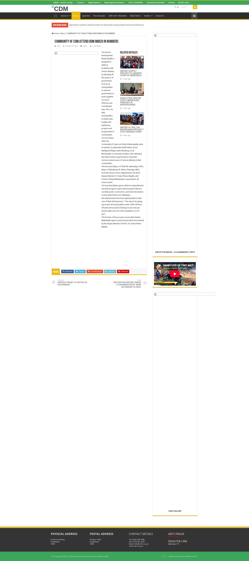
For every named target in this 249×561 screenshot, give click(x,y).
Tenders (147, 16)
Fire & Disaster (99, 16)
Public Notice (135, 16)
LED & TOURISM (135, 3)
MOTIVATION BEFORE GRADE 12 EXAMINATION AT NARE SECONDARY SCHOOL (127, 283)
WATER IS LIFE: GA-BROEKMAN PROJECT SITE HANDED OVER (132, 129)
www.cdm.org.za (136, 546)
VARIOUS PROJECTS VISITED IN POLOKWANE (72, 282)
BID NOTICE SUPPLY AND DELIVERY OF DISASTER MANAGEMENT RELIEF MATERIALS (106, 25)
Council (80, 3)
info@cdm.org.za (141, 544)
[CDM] (60, 8)
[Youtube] (178, 7)
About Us (65, 16)
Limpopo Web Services (187, 556)
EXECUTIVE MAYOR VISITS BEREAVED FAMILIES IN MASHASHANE (130, 101)
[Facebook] (175, 7)
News (75, 16)
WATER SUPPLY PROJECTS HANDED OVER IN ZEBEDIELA (131, 73)
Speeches (86, 16)
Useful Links (183, 3)
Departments (94, 3)
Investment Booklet (156, 3)
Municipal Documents (114, 3)
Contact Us (159, 16)
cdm (58, 46)
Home (55, 15)
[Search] (195, 7)
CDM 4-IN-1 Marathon (117, 16)
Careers (171, 3)
